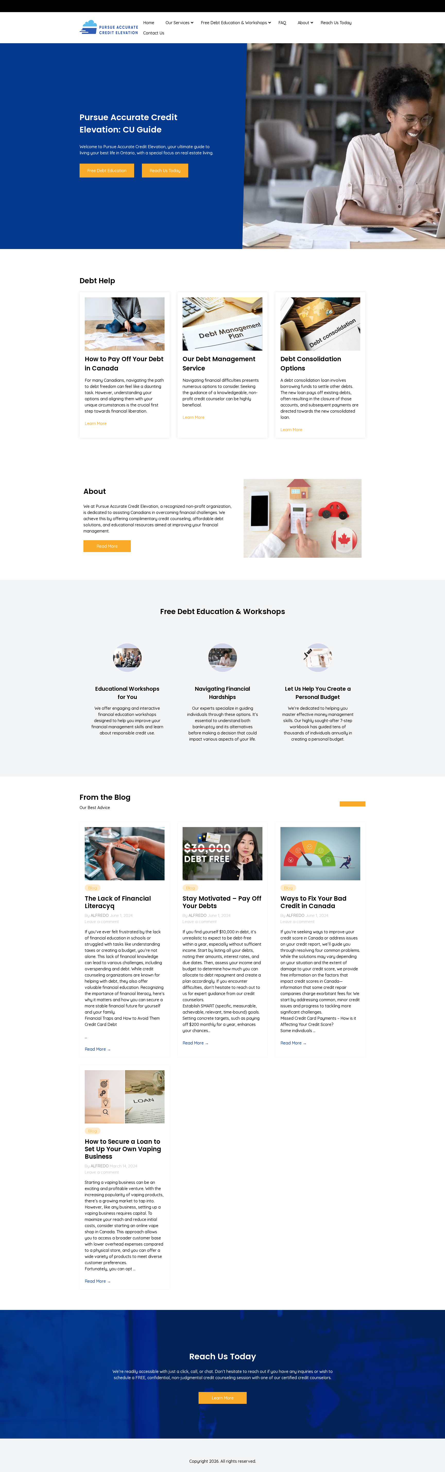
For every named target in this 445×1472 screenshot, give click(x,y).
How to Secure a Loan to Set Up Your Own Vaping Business (123, 1149)
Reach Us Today (336, 22)
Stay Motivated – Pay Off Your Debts (222, 902)
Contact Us (153, 33)
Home (148, 22)
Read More (107, 546)
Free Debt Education (106, 170)
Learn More (96, 423)
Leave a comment (102, 921)
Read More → (98, 1049)
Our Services (178, 22)
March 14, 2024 (123, 1165)
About (303, 22)
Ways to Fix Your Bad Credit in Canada (313, 902)
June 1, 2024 (121, 915)
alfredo (100, 915)
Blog (92, 887)
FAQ (282, 22)
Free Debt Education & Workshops (234, 22)
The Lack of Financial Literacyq (118, 902)
